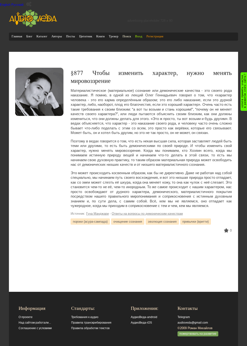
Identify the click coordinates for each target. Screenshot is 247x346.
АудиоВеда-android (144, 317)
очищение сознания (127, 221)
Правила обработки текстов (90, 328)
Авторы (56, 36)
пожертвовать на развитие (197, 333)
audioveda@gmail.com (193, 322)
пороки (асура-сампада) (90, 221)
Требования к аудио (84, 317)
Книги (100, 36)
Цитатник (85, 36)
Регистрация (154, 36)
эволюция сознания (162, 221)
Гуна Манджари (97, 213)
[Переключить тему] (28, 4)
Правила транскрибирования (91, 322)
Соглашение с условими (35, 328)
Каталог (41, 36)
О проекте (26, 317)
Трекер (113, 36)
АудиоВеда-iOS (141, 322)
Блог (29, 36)
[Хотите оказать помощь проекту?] (243, 91)
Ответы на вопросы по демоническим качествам (147, 213)
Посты (70, 36)
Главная (17, 36)
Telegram (184, 317)
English (5, 5)
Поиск (127, 36)
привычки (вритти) (195, 221)
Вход (138, 36)
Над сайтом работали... (35, 322)
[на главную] (33, 26)
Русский (17, 5)
